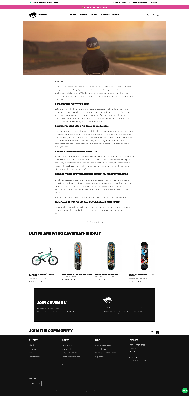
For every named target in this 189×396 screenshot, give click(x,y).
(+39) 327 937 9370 (137, 345)
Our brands (66, 349)
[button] (73, 15)
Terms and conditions (71, 357)
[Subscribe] (141, 307)
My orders (33, 349)
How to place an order (104, 345)
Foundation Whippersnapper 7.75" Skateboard (141, 275)
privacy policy (118, 313)
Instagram (133, 348)
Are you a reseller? (70, 353)
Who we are (67, 345)
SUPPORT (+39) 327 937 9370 (125, 3)
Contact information (108, 391)
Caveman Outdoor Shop (42, 391)
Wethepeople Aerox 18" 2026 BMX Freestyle (41, 275)
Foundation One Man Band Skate (107, 274)
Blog (64, 364)
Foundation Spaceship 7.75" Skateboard (77, 274)
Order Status (100, 349)
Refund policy (82, 391)
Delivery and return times (106, 353)
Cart (31, 353)
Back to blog (96, 222)
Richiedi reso (34, 357)
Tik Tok (132, 351)
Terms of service (94, 391)
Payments (99, 357)
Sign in (32, 345)
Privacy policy (70, 391)
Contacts (66, 361)
